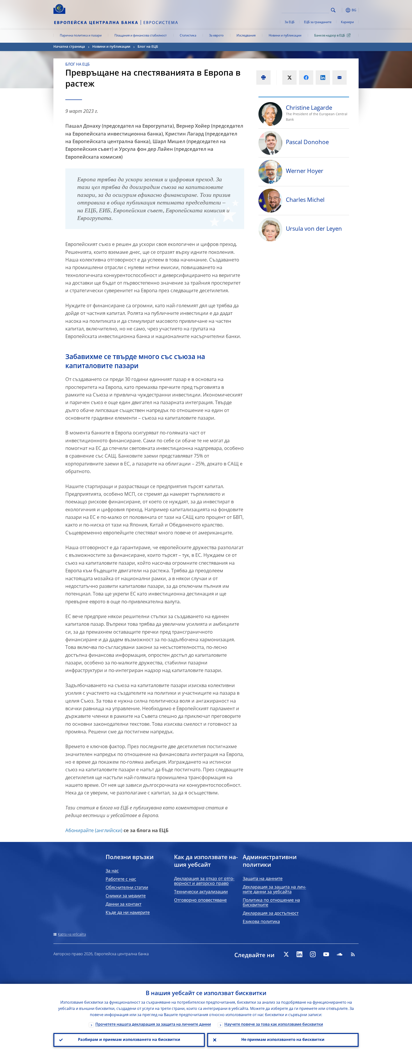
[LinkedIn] (299, 954)
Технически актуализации (201, 892)
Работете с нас (121, 879)
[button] (342, 10)
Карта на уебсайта (72, 934)
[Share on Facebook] (306, 77)
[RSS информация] (353, 954)
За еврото (216, 35)
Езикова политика (261, 922)
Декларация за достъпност (271, 913)
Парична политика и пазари (81, 35)
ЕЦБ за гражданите (317, 22)
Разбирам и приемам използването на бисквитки (129, 1040)
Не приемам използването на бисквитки (282, 1040)
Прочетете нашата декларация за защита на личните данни (153, 1025)
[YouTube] (326, 954)
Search (333, 10)
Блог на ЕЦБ (148, 46)
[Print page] (263, 77)
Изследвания (246, 35)
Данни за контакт (123, 904)
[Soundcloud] (339, 954)
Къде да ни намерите (128, 913)
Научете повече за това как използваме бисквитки (273, 1025)
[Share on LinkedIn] (323, 77)
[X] (286, 954)
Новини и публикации (285, 35)
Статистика (188, 35)
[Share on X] (289, 77)
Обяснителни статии (127, 888)
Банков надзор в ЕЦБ (329, 35)
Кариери (347, 22)
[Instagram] (313, 954)
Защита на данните (263, 879)
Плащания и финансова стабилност (140, 35)
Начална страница (69, 46)
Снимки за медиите (126, 896)
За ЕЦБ (289, 22)
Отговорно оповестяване (200, 900)
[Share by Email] (339, 77)
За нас (112, 871)
